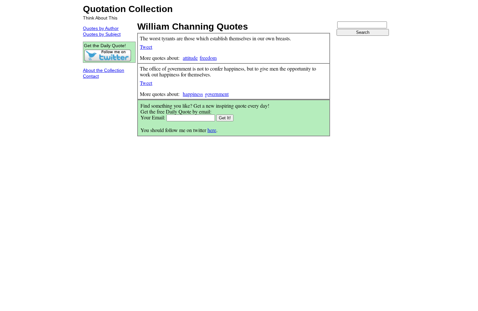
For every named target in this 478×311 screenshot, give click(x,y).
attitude (190, 57)
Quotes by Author (101, 28)
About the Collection (103, 70)
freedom (208, 57)
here (211, 130)
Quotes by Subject (102, 34)
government (217, 93)
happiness (193, 93)
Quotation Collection (128, 9)
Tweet (146, 46)
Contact (91, 76)
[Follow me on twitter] (107, 60)
